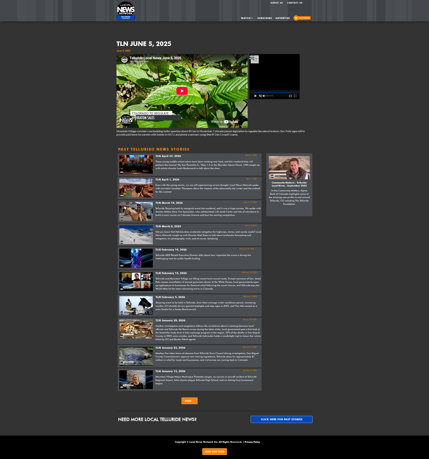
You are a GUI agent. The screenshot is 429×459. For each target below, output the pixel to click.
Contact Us (294, 3)
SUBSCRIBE (264, 18)
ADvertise (282, 18)
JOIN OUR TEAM (214, 451)
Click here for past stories (281, 419)
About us (277, 3)
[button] (244, 18)
